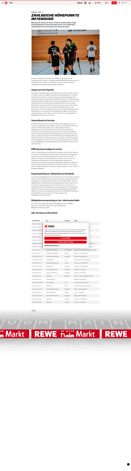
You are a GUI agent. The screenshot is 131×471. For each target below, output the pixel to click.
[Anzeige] (30, 337)
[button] (125, 2)
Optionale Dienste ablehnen (65, 242)
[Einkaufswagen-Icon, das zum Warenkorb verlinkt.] (122, 2)
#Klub (33, 310)
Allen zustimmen (65, 238)
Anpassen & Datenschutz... (51, 245)
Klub (11, 3)
